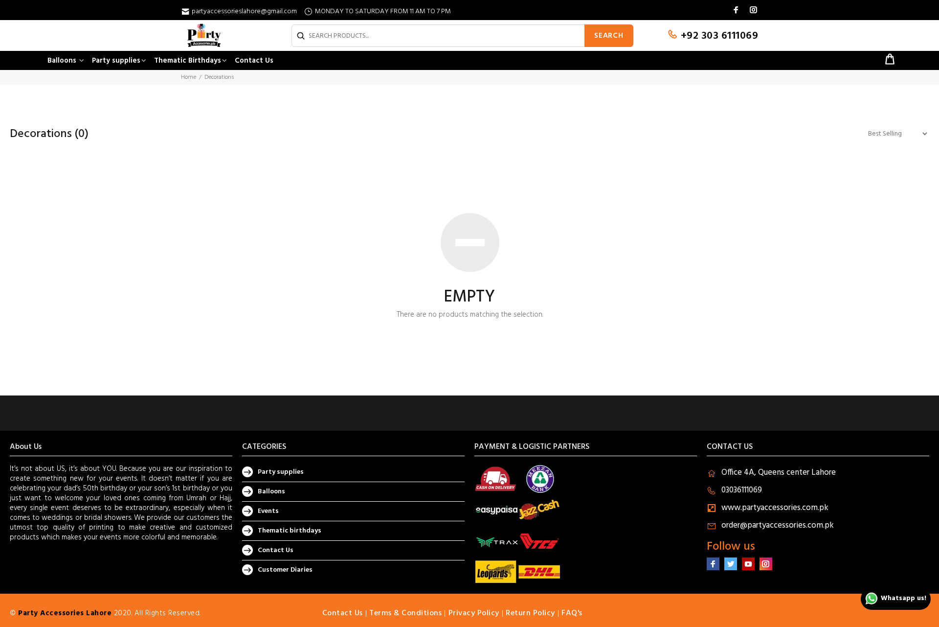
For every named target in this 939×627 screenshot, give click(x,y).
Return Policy (530, 613)
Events (268, 511)
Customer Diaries (285, 570)
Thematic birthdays (289, 530)
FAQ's (571, 613)
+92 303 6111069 (718, 36)
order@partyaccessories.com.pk (777, 525)
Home (188, 77)
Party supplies (281, 472)
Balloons (271, 491)
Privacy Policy (473, 613)
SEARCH (609, 36)
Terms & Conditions (405, 613)
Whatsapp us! (903, 598)
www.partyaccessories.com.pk (774, 507)
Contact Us (275, 550)
